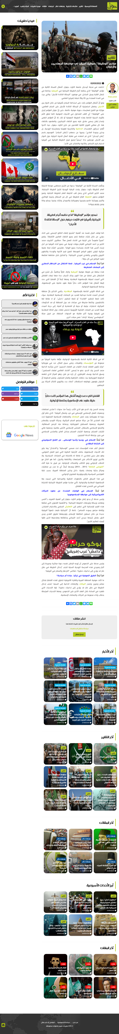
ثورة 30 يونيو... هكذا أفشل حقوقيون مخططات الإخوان (19, 363)
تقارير (81, 6)
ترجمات (51, 6)
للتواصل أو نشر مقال (48, 1022)
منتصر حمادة (112, 96)
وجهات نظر (60, 6)
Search (3, 6)
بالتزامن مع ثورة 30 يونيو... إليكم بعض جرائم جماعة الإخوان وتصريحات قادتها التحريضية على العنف (18, 371)
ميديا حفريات (35, 6)
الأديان (101, 106)
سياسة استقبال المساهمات (79, 628)
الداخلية (79, 129)
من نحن (75, 1022)
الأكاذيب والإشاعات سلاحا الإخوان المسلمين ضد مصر (17, 337)
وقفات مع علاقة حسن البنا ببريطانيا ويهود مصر (19, 329)
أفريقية (74, 272)
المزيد (16, 6)
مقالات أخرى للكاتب (112, 106)
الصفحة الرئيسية (91, 6)
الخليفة (88, 197)
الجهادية (68, 291)
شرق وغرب (24, 6)
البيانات (82, 584)
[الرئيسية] (112, 6)
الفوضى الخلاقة (96, 467)
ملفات (44, 6)
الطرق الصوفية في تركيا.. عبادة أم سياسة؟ (76, 575)
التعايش (68, 506)
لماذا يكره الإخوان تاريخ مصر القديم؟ (22, 303)
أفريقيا (55, 91)
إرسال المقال (79, 634)
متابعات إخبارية (71, 6)
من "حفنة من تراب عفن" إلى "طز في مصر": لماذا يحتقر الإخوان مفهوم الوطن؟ (17, 312)
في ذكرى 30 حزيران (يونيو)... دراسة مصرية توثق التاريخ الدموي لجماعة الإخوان (18, 354)
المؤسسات (87, 363)
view (115, 658)
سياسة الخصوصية (63, 1022)
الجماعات (75, 416)
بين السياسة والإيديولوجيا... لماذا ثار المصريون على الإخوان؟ (18, 320)
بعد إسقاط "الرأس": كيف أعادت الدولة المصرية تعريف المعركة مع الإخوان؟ (17, 346)
